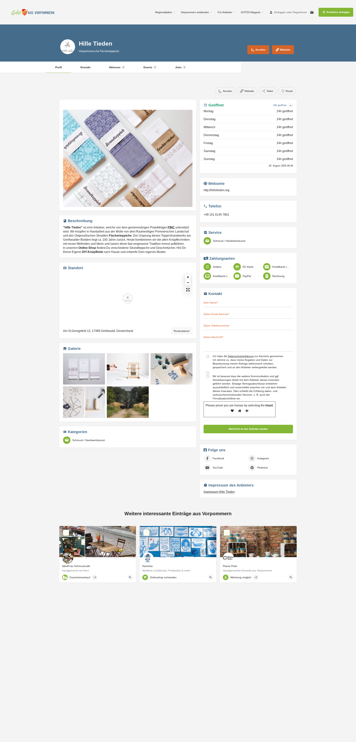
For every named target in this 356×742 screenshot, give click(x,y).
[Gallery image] (127, 158)
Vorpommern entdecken (195, 12)
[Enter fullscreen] (188, 289)
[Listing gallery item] (84, 369)
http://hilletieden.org (216, 190)
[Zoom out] (188, 282)
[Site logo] (33, 12)
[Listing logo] (67, 46)
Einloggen (280, 12)
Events (150, 67)
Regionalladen (163, 12)
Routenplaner (182, 330)
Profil (58, 67)
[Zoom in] (188, 277)
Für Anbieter (225, 12)
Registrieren (300, 12)
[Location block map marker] (128, 298)
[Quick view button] (130, 577)
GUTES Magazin (251, 12)
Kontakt (85, 67)
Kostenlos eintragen (338, 12)
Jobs (180, 67)
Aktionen (116, 67)
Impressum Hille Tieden (219, 491)
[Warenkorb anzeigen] (312, 12)
